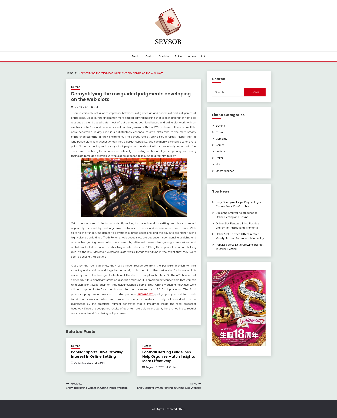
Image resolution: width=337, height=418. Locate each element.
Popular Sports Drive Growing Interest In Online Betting (97, 354)
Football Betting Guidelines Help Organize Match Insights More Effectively (168, 356)
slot (202, 56)
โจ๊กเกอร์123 (145, 294)
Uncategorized (225, 171)
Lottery (191, 56)
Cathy (97, 107)
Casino (150, 56)
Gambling (164, 56)
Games (220, 145)
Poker (178, 56)
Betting (136, 56)
